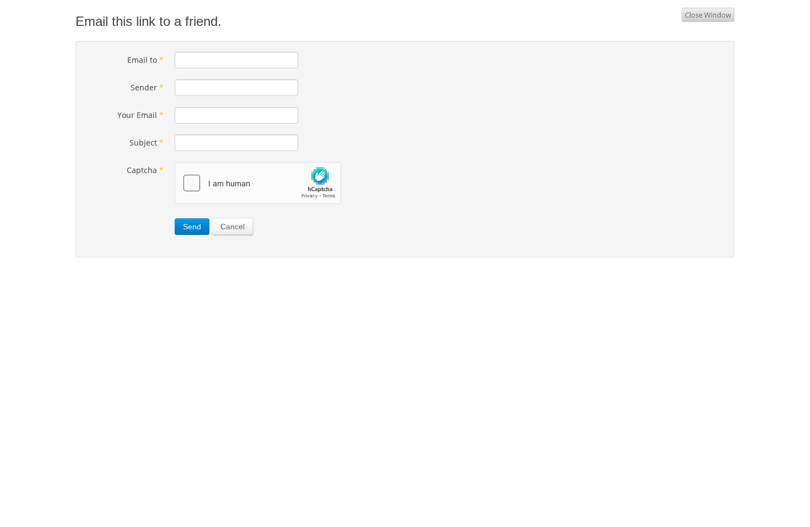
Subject (146, 142)
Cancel (232, 226)
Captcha (145, 170)
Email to (145, 60)
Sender (147, 87)
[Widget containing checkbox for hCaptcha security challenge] (258, 183)
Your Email (140, 115)
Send (192, 226)
